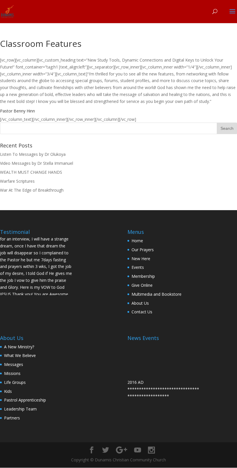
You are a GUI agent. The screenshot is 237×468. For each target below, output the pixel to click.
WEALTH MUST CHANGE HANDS (31, 172)
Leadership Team (20, 409)
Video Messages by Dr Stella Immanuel (36, 163)
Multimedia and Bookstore (157, 294)
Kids (8, 391)
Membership (143, 276)
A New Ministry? (19, 346)
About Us (140, 303)
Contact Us (142, 312)
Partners (12, 418)
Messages (13, 364)
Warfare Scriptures (17, 181)
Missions (12, 373)
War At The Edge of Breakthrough (32, 190)
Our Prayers (143, 249)
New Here (141, 258)
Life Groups (15, 382)
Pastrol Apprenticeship (25, 400)
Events (138, 267)
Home (137, 240)
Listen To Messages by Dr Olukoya (33, 154)
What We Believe (20, 355)
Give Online (142, 285)
